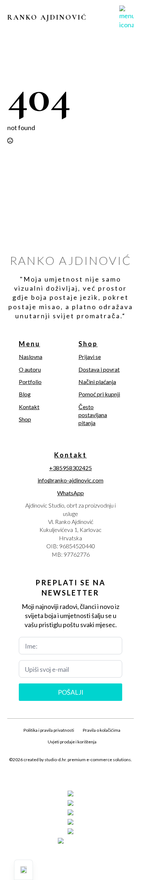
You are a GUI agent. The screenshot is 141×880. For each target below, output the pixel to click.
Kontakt (29, 406)
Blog (25, 394)
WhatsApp (70, 492)
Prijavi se (89, 356)
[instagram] (70, 777)
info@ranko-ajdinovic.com (70, 480)
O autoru (30, 369)
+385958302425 (70, 467)
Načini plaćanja (97, 381)
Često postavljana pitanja (92, 415)
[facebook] (46, 777)
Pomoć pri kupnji (99, 394)
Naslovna (30, 356)
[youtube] (95, 777)
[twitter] (58, 777)
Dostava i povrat (99, 369)
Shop (25, 419)
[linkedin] (83, 777)
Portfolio (30, 381)
